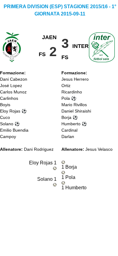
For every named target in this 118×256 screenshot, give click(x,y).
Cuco (5, 117)
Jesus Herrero (75, 79)
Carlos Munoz (13, 91)
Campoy (8, 136)
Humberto (70, 123)
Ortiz (65, 85)
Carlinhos (9, 98)
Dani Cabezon (13, 79)
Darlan (67, 136)
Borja (66, 117)
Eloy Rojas (10, 111)
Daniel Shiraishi (76, 111)
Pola (65, 98)
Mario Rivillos (74, 104)
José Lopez (11, 85)
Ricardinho (71, 91)
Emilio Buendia (14, 130)
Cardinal (69, 130)
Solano (6, 123)
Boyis (5, 104)
